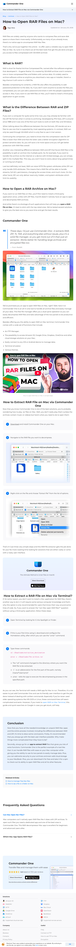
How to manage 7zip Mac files (19, 781)
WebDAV (9, 904)
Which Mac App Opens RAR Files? (17, 837)
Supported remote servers (53, 920)
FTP (45, 901)
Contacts (6, 936)
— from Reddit (16, 247)
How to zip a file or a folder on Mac (20, 784)
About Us (6, 930)
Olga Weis (11, 28)
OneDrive (9, 914)
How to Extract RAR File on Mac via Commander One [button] (23, 10)
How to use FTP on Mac (49, 936)
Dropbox (46, 904)
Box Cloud (47, 907)
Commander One (14, 4)
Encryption (44, 939)
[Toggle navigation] (72, 3)
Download (14, 424)
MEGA (46, 917)
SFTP (7, 907)
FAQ (42, 930)
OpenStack (47, 910)
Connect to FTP (46, 933)
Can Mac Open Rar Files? (13, 815)
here (37, 945)
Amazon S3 (9, 901)
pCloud (8, 917)
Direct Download (38, 580)
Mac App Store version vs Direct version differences (23, 882)
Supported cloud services (14, 920)
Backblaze (47, 914)
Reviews (5, 933)
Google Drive (10, 910)
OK (70, 944)
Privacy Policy (7, 939)
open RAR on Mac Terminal (54, 702)
